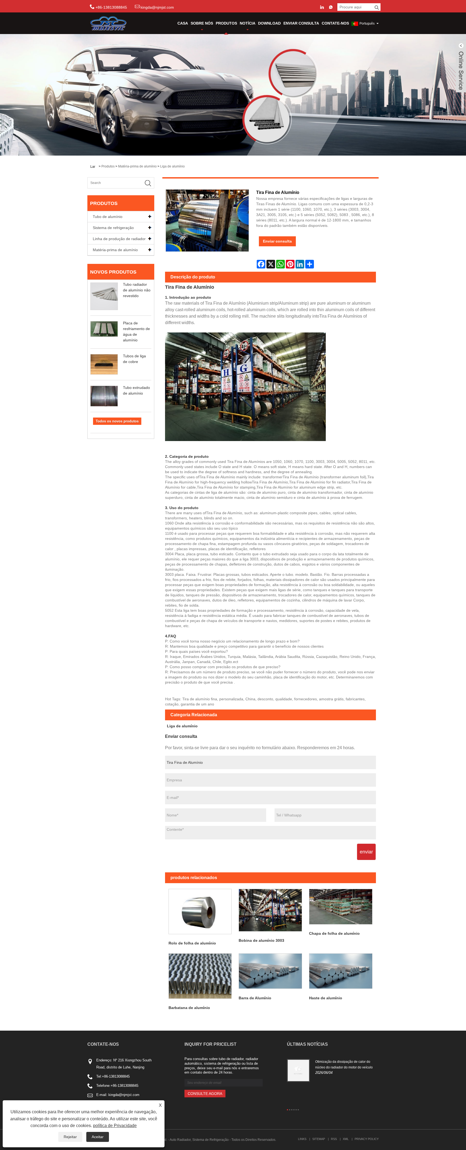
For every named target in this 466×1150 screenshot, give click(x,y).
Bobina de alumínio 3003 (261, 940)
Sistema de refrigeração (113, 228)
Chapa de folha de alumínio (334, 933)
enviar (366, 852)
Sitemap (318, 1139)
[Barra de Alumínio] (270, 971)
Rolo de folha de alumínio (192, 943)
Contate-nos (335, 23)
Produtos (226, 23)
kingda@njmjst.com (157, 7)
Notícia (247, 23)
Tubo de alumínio (107, 216)
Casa (182, 23)
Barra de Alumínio (255, 998)
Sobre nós (202, 23)
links (302, 1139)
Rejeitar (70, 1137)
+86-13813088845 (116, 1076)
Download (269, 23)
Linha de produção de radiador (119, 239)
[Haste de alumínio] (341, 971)
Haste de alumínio (325, 998)
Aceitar (98, 1137)
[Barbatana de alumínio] (200, 976)
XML (346, 1139)
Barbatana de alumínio (189, 1008)
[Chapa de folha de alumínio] (341, 906)
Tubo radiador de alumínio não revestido (136, 290)
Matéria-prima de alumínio (137, 166)
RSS (334, 1139)
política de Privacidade (115, 1125)
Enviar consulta (301, 23)
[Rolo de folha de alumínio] (200, 911)
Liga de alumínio (172, 166)
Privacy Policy (367, 1139)
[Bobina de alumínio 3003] (270, 910)
